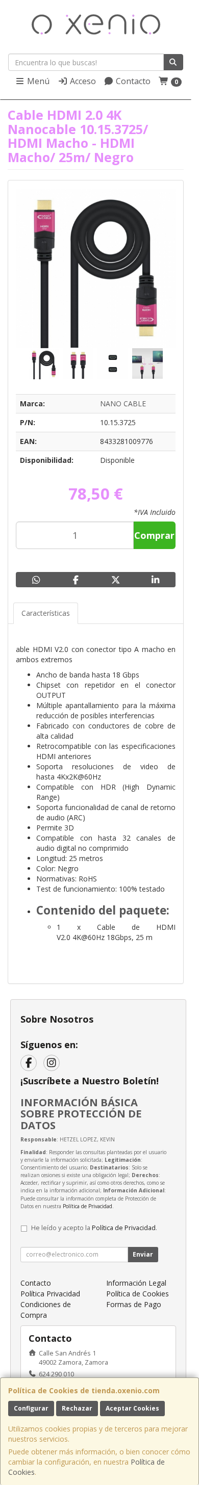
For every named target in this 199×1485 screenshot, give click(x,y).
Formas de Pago (133, 1304)
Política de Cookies (137, 1293)
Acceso (82, 81)
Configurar (31, 1408)
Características (45, 613)
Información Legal (136, 1283)
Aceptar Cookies (132, 1408)
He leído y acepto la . (94, 1227)
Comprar (154, 535)
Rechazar (77, 1408)
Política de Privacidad (87, 1206)
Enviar (143, 1254)
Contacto (132, 81)
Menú (37, 81)
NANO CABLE (123, 403)
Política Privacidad (50, 1293)
